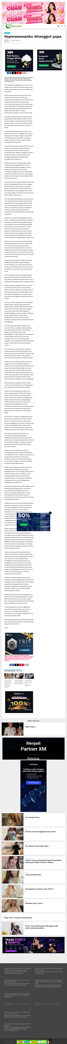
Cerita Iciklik (15, 40)
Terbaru (6, 1040)
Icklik (22, 658)
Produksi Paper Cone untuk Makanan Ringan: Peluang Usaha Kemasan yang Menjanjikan (48, 985)
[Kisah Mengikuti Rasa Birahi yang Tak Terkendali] (19, 678)
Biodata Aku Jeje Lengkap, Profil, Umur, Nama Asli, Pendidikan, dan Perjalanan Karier (17, 1016)
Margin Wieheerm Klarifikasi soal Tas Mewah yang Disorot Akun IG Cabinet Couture (17, 969)
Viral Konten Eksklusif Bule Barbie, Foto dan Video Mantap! (8, 684)
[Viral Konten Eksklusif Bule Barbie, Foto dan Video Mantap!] (9, 678)
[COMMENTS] (28, 72)
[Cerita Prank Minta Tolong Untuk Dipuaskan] (29, 678)
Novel (23, 659)
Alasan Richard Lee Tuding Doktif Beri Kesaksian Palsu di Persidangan (15, 972)
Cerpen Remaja (9, 658)
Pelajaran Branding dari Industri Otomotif (16, 993)
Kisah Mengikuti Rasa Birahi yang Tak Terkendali (19, 682)
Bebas (27, 655)
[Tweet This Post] (14, 72)
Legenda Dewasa (15, 659)
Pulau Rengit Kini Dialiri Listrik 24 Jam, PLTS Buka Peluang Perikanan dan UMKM (17, 984)
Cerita (6, 656)
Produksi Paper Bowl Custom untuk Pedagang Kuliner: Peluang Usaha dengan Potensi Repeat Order (49, 981)
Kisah (26, 658)
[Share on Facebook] (9, 72)
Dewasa (17, 658)
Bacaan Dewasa (20, 655)
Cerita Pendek (13, 656)
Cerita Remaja (23, 656)
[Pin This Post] (19, 72)
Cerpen (30, 656)
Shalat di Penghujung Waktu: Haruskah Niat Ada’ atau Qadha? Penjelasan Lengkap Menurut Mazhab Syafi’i (17, 1028)
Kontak (12, 1040)
